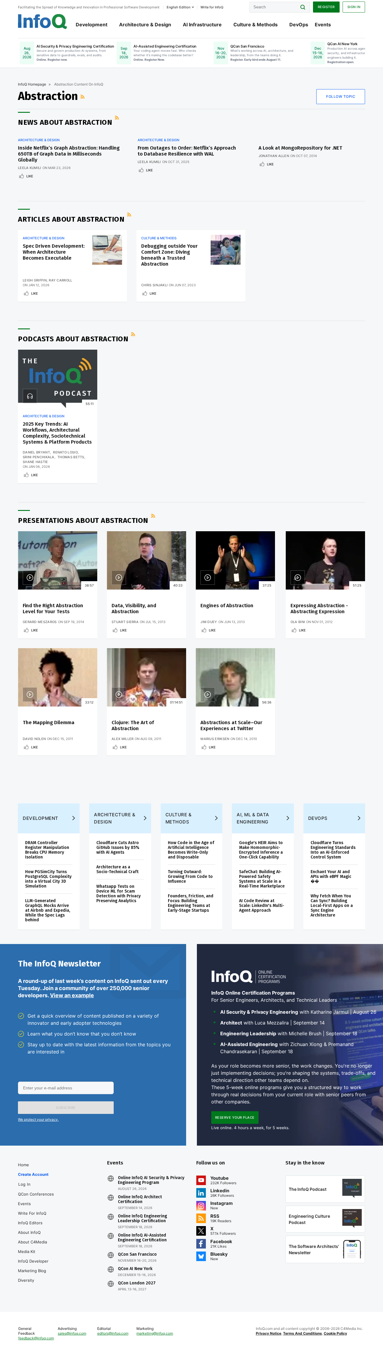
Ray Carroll (60, 280)
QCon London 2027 (137, 1283)
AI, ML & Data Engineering (253, 818)
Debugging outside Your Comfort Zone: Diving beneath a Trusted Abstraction (169, 255)
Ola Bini (298, 622)
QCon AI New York (135, 1268)
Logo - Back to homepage (42, 21)
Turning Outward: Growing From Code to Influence (190, 876)
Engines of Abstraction (226, 605)
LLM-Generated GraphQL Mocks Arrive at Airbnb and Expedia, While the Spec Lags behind (47, 910)
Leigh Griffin (35, 280)
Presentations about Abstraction (83, 520)
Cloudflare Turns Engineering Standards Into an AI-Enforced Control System (333, 850)
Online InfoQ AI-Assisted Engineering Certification (142, 1238)
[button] (66, 1107)
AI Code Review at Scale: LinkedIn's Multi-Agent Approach (261, 905)
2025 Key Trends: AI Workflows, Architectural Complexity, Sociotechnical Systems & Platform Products (57, 433)
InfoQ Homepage (32, 84)
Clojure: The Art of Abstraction (133, 725)
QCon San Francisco (137, 1254)
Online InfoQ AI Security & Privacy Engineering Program (151, 1180)
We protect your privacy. (38, 1119)
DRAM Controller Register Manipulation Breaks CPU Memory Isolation (47, 850)
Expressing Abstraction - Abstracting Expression (319, 608)
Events (323, 25)
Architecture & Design (145, 25)
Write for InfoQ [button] (211, 7)
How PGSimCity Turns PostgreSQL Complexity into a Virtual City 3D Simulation (48, 879)
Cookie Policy (335, 1333)
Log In (24, 1184)
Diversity (26, 1280)
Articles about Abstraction (71, 219)
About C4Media (32, 1242)
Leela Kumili (29, 168)
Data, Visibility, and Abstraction (134, 608)
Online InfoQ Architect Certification (140, 1199)
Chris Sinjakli (154, 285)
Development (91, 25)
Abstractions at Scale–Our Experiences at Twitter (231, 725)
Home (23, 1164)
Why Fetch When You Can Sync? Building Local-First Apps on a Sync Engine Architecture (332, 905)
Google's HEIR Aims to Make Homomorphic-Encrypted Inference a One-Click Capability (261, 850)
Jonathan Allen (274, 156)
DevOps (298, 25)
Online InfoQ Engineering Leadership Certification (142, 1218)
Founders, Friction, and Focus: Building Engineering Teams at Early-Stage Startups (190, 903)
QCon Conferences (36, 1194)
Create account (33, 1174)
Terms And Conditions (302, 1333)
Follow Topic (340, 96)
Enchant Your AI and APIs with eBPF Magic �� (331, 876)
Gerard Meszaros (40, 622)
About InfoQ (29, 1232)
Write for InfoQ (32, 1213)
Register (326, 7)
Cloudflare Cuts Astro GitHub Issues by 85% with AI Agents (117, 847)
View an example (72, 995)
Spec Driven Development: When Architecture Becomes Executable (54, 252)
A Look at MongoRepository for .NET (300, 148)
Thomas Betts (70, 457)
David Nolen (34, 739)
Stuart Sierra (125, 622)
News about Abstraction (65, 122)
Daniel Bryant (36, 452)
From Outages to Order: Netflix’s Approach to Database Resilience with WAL (187, 151)
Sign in (354, 7)
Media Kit (26, 1251)
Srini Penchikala (38, 457)
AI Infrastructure (202, 25)
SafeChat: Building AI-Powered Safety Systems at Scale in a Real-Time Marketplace (262, 879)
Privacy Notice (268, 1333)
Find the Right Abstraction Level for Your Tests (53, 608)
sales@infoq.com (72, 1333)
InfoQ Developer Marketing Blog (33, 1266)
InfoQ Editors (30, 1222)
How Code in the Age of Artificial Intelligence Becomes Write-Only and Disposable (191, 850)
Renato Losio (65, 452)
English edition (178, 7)
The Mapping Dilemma (49, 722)
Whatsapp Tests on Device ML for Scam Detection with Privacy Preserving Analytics (118, 893)
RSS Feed (83, 96)
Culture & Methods (255, 25)
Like (29, 176)
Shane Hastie (35, 462)
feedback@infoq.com (36, 1338)
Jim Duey (208, 622)
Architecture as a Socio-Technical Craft (117, 869)
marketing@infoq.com (154, 1333)
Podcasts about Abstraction (73, 339)
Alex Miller (122, 739)
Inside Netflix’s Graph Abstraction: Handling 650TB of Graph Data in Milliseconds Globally (69, 154)
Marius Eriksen (214, 739)
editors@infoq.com (112, 1333)
